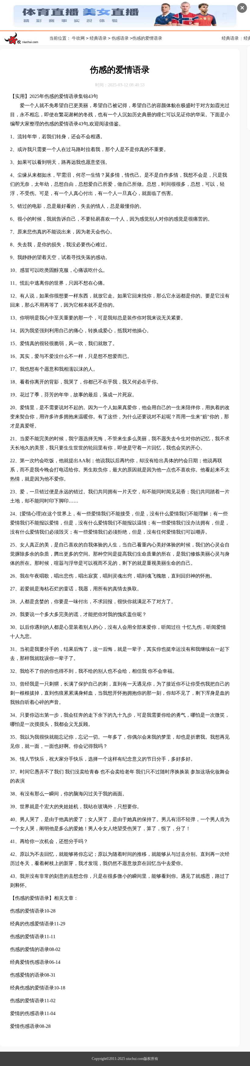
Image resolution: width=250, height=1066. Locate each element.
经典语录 (98, 38)
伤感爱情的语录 (27, 975)
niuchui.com (135, 1059)
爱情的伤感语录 (27, 1013)
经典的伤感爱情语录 (32, 923)
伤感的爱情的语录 (29, 949)
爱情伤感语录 (24, 1026)
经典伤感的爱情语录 (32, 987)
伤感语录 (120, 38)
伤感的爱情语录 (27, 910)
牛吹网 (78, 38)
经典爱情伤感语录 (29, 962)
